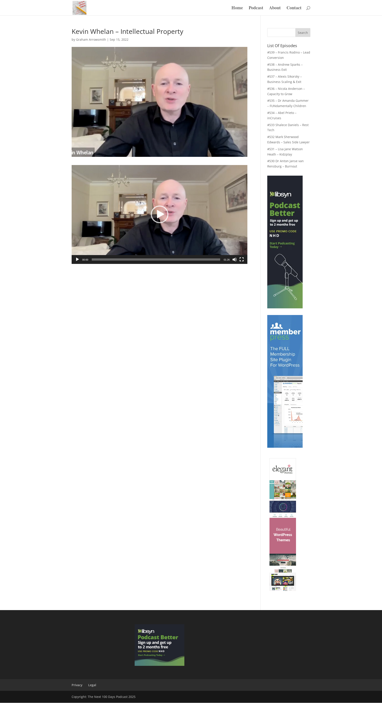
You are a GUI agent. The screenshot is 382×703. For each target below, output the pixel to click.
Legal (92, 685)
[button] (159, 214)
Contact (294, 8)
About (275, 8)
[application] (159, 214)
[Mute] (234, 259)
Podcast (256, 8)
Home (237, 8)
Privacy (77, 685)
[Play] (77, 259)
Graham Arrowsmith (91, 39)
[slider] (156, 259)
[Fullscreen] (241, 259)
